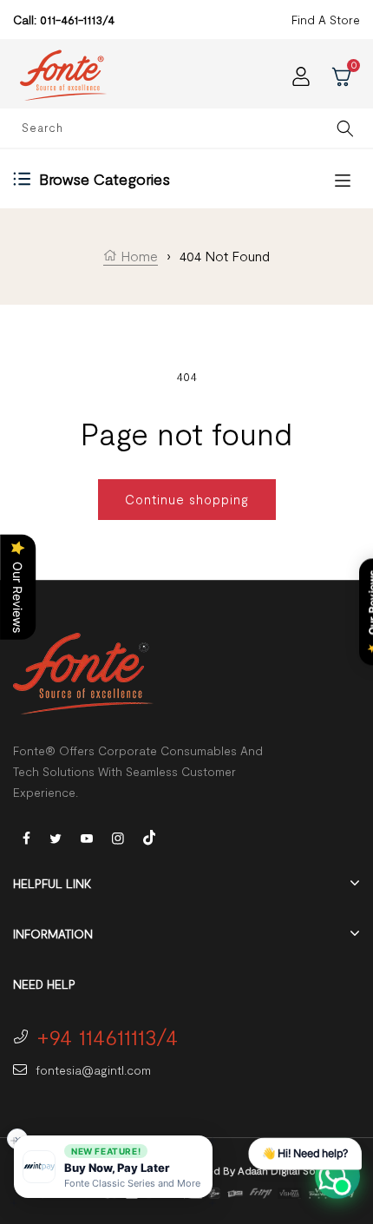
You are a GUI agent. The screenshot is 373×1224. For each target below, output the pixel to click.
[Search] (345, 128)
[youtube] (86, 837)
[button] (113, 1166)
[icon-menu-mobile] (342, 179)
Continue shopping (187, 499)
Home (137, 255)
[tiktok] (149, 835)
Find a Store (325, 19)
